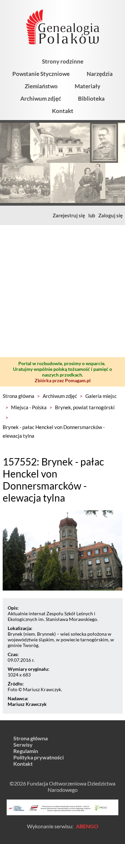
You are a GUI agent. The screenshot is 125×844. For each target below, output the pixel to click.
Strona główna (18, 396)
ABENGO (87, 826)
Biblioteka (91, 98)
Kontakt (62, 110)
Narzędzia (100, 73)
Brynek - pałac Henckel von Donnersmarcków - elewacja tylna (54, 431)
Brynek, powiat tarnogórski (85, 407)
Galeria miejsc (101, 396)
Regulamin (25, 751)
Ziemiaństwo (41, 86)
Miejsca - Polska (29, 407)
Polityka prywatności (38, 757)
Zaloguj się (110, 215)
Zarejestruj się (69, 215)
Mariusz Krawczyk (27, 704)
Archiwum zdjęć (40, 98)
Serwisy (23, 744)
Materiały (87, 86)
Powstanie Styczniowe (41, 73)
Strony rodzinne (62, 61)
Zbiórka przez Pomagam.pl (63, 380)
